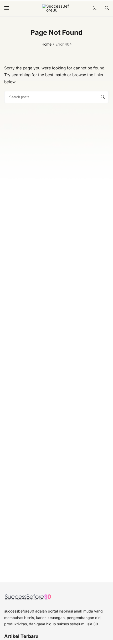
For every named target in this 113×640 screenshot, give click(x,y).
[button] (6, 8)
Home (47, 44)
